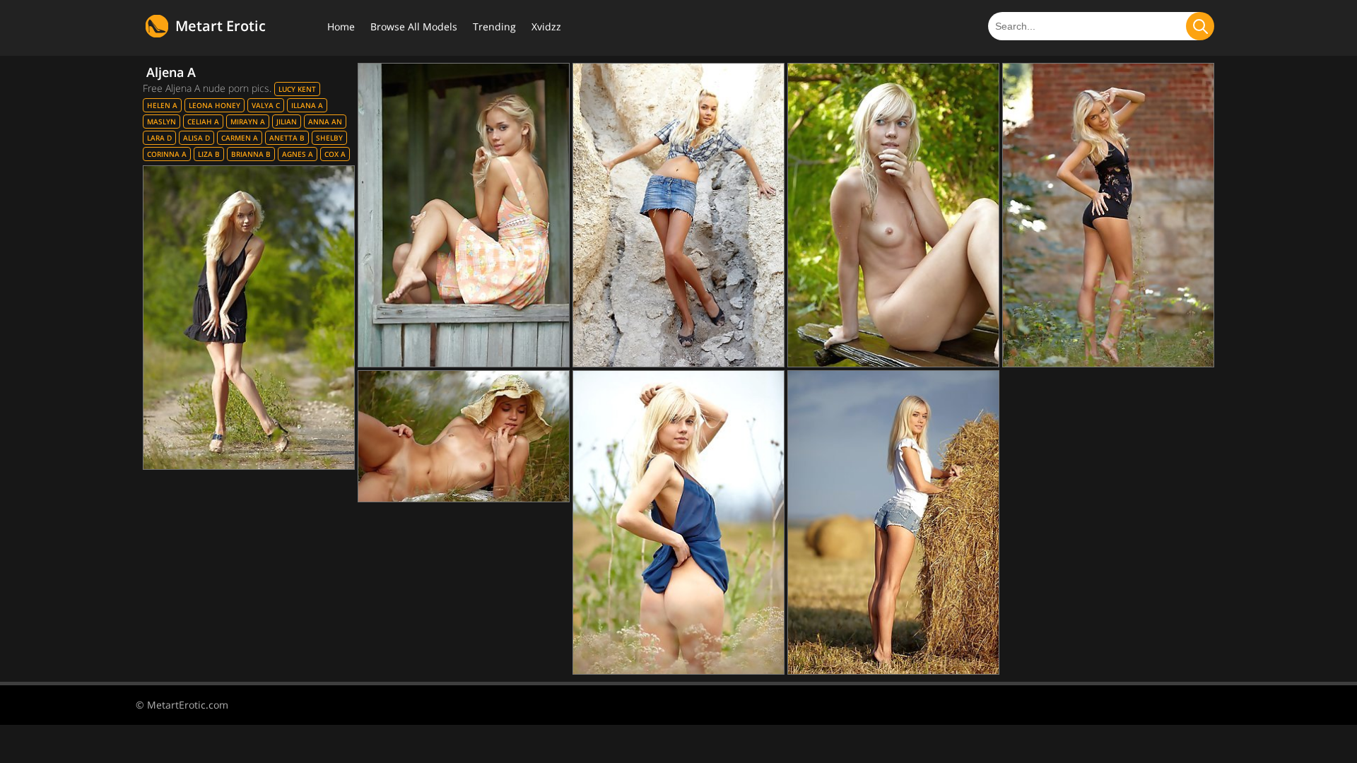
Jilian (286, 121)
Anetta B (287, 138)
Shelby (329, 138)
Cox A (335, 154)
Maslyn (161, 121)
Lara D (159, 138)
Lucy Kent (297, 89)
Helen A (162, 105)
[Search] (1200, 26)
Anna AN (325, 121)
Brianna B (251, 154)
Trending (494, 26)
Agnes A (297, 154)
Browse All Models (413, 26)
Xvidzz (546, 26)
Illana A (307, 105)
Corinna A (167, 154)
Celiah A (203, 121)
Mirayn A (247, 121)
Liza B (209, 154)
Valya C (266, 105)
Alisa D (196, 138)
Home (341, 26)
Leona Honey (214, 105)
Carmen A (239, 138)
